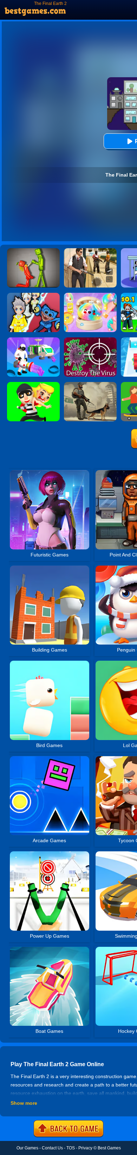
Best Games (109, 1148)
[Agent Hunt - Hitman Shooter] (90, 250)
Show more (24, 1103)
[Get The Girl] (33, 384)
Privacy (85, 1148)
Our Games (27, 1148)
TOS (70, 1148)
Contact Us (52, 1148)
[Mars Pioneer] (33, 339)
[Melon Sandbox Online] (33, 250)
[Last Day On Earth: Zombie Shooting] (90, 384)
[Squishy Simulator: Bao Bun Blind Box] (90, 295)
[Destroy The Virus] (90, 339)
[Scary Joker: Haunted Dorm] (33, 295)
